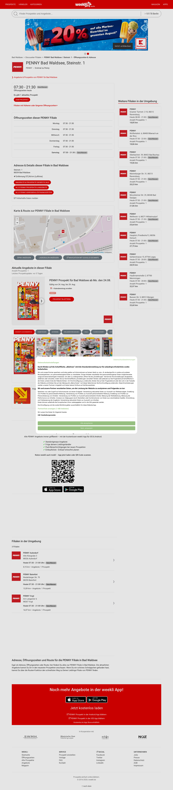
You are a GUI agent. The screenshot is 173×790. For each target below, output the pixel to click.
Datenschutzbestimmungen (124, 360)
